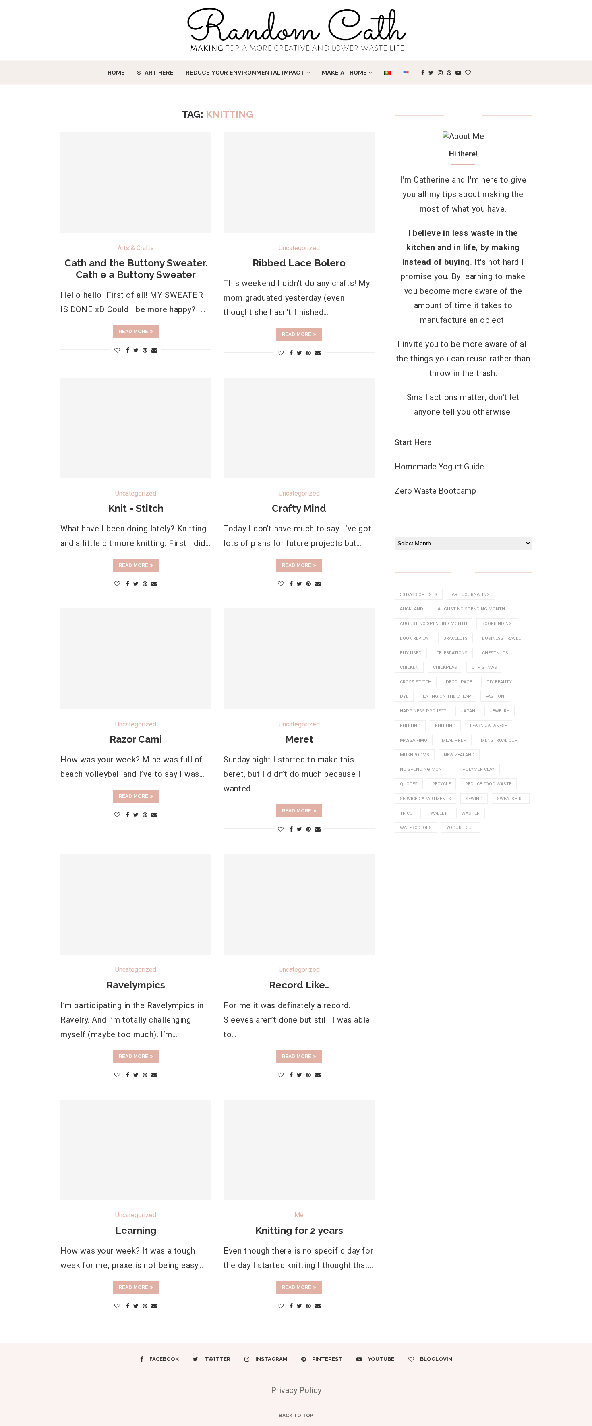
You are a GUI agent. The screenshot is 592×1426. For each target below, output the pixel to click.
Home (116, 72)
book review (414, 638)
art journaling (471, 594)
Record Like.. (299, 985)
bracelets (455, 638)
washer (471, 813)
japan (468, 711)
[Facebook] (422, 72)
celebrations (452, 653)
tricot (408, 813)
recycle (441, 784)
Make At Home (344, 72)
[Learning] (135, 1150)
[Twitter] (431, 72)
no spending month (424, 769)
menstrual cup (499, 740)
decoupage (459, 682)
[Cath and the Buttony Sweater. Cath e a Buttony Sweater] (135, 182)
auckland (411, 609)
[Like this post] (117, 350)
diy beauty (499, 682)
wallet (438, 813)
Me (299, 1215)
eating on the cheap (447, 696)
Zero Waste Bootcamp (435, 491)
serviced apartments (425, 798)
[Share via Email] (154, 350)
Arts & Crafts (136, 248)
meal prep (454, 740)
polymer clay (478, 769)
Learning (135, 1230)
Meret (299, 739)
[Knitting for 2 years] (299, 1150)
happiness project (423, 711)
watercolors (416, 827)
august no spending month (471, 609)
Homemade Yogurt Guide (439, 466)
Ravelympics (135, 985)
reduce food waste (488, 784)
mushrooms (414, 755)
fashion (495, 696)
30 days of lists (418, 594)
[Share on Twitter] (136, 350)
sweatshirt (510, 798)
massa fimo (413, 740)
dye (404, 696)
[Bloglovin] (468, 72)
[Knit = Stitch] (135, 428)
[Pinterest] (449, 72)
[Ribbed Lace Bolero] (299, 182)
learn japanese (488, 726)
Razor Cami (136, 739)
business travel (501, 638)
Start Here (155, 72)
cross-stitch (415, 682)
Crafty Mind (299, 508)
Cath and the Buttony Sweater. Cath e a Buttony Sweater (135, 268)
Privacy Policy (296, 1390)
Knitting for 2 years (299, 1230)
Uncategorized (299, 248)
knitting (410, 726)
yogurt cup (460, 827)
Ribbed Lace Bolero (299, 263)
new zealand (459, 755)
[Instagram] (440, 72)
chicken (409, 667)
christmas (484, 667)
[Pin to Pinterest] (145, 350)
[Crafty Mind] (299, 428)
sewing (474, 798)
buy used (411, 653)
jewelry (499, 711)
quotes (409, 784)
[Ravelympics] (135, 904)
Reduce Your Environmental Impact (245, 72)
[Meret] (299, 658)
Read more (133, 331)
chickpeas (445, 667)
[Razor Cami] (135, 658)
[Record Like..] (299, 904)
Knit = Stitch (136, 508)
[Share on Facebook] (127, 350)
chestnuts (495, 653)
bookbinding (497, 623)
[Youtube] (458, 72)
